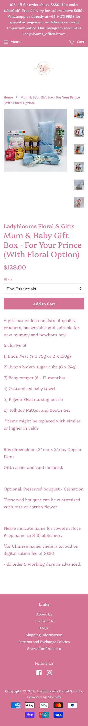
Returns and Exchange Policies (44, 641)
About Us (44, 614)
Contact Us (44, 620)
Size (8, 279)
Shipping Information (44, 634)
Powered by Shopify (44, 696)
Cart (80, 41)
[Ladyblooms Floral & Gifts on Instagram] (49, 673)
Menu (15, 41)
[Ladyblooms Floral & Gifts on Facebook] (39, 673)
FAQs (44, 627)
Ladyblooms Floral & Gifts (59, 690)
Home (8, 97)
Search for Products (44, 648)
